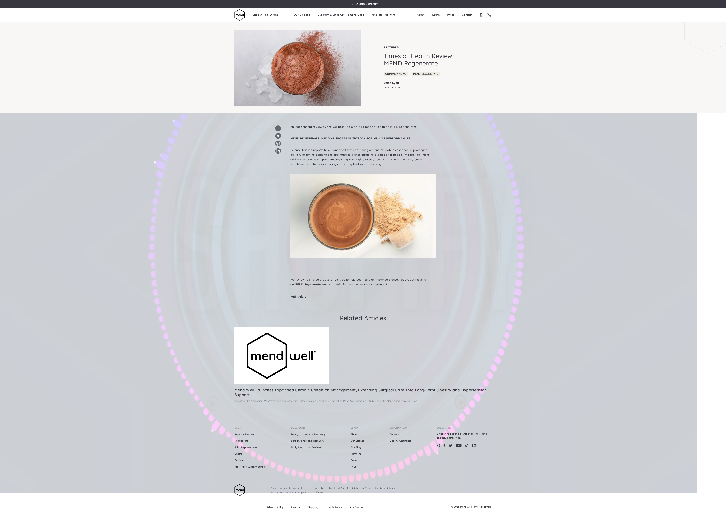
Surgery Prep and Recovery (307, 440)
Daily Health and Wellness (307, 447)
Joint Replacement (245, 447)
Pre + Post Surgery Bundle (250, 466)
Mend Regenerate (425, 73)
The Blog (356, 447)
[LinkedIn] (474, 445)
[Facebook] (444, 445)
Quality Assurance (400, 440)
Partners (356, 453)
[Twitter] (450, 445)
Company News (395, 73)
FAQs (354, 466)
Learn (436, 14)
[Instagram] (438, 445)
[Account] (481, 15)
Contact (467, 14)
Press (450, 14)
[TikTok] (466, 445)
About (421, 14)
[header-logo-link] (239, 15)
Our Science (302, 14)
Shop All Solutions (265, 14)
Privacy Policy (275, 507)
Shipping (313, 507)
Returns (295, 507)
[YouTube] (459, 445)
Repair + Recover (244, 434)
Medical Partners (384, 14)
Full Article (298, 296)
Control (238, 453)
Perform (239, 460)
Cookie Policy (334, 507)
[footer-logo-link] (246, 496)
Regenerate (241, 440)
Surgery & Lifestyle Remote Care (341, 14)
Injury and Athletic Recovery (308, 434)
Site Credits (356, 507)
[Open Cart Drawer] (489, 15)
